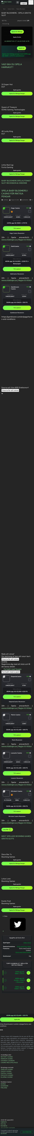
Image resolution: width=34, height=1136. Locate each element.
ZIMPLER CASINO (7, 1069)
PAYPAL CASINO (6, 1073)
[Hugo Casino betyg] (30, 208)
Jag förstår (26, 1132)
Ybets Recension (17, 740)
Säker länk (22, 51)
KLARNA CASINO (7, 1077)
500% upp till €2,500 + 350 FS (17, 806)
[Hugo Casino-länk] (5, 49)
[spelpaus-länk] (2, 1115)
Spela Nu (17, 1019)
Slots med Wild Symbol (23, 952)
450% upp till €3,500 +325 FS (17, 692)
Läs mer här (4, 1133)
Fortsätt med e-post (10, 672)
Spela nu (21, 48)
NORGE (3, 1084)
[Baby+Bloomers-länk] (17, 931)
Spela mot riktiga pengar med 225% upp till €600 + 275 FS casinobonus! (16, 55)
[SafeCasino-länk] (10, 980)
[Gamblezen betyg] (30, 287)
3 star (12, 20)
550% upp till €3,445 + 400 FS (17, 730)
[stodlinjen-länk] (2, 1107)
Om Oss (3, 1124)
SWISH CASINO (6, 1071)
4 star (14, 20)
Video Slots (27, 943)
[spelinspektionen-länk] (2, 1111)
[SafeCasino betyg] (30, 246)
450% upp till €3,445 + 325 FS (17, 1015)
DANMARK (4, 1086)
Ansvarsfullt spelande (8, 1128)
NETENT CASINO (7, 1057)
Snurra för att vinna (10, 390)
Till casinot (17, 228)
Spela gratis (17, 90)
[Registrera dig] (30, 2)
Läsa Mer (6, 829)
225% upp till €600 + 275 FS (17, 223)
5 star (16, 20)
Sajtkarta (4, 1122)
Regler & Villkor (25, 240)
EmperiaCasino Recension (17, 702)
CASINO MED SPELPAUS (9, 1063)
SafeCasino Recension (17, 274)
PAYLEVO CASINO (7, 1075)
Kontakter (4, 1126)
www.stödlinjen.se (9, 240)
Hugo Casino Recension (17, 233)
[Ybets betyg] (30, 715)
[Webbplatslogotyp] (8, 2)
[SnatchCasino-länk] (7, 1013)
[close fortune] (2, 393)
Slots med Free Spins (24, 947)
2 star (10, 20)
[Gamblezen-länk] (10, 988)
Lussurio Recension (17, 778)
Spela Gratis (17, 37)
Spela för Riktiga (17, 32)
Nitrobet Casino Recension (17, 816)
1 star (8, 20)
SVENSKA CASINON (7, 1061)
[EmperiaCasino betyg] (30, 676)
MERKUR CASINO (7, 1059)
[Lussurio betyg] (30, 753)
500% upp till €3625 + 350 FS (17, 302)
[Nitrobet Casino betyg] (30, 791)
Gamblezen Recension (17, 313)
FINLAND (4, 1088)
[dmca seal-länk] (2, 1103)
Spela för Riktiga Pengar (17, 93)
